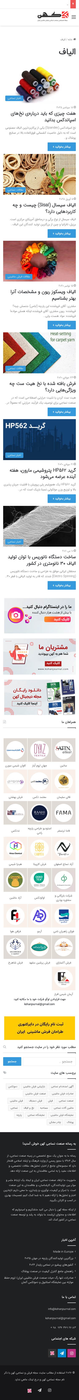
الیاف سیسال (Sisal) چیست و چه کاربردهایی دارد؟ (44, 208)
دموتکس (12, 1086)
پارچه (19, 1115)
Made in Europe (63, 1252)
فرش (50, 1101)
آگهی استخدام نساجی (62, 1086)
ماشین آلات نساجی (64, 1108)
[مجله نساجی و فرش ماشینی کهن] (51, 17)
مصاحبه (44, 1108)
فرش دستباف (35, 1101)
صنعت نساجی (66, 1101)
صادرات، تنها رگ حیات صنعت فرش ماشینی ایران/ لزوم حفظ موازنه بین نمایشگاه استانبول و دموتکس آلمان (38, 1280)
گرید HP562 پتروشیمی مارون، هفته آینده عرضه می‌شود (43, 473)
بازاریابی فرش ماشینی (34, 1086)
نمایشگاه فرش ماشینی (62, 1115)
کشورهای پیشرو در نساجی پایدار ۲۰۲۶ (51, 1265)
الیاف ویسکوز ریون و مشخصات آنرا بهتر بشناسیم (43, 295)
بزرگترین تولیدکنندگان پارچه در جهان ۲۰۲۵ (49, 1258)
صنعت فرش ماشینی (35, 1094)
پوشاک (70, 1122)
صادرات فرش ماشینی (63, 1094)
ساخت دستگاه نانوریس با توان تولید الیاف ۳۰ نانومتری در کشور (42, 560)
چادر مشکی (55, 1122)
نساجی (14, 1108)
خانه (70, 39)
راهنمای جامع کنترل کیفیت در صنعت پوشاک (43, 4)
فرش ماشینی (16, 1101)
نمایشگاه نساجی (36, 1115)
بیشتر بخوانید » (62, 146)
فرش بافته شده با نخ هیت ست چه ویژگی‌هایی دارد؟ (42, 387)
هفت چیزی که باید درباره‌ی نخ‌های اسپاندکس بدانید (43, 117)
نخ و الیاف (29, 1108)
